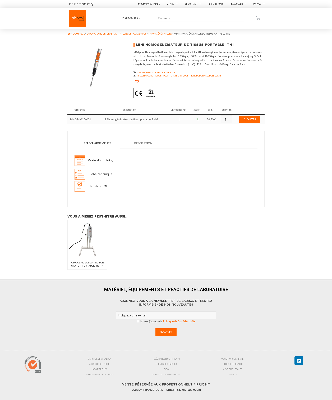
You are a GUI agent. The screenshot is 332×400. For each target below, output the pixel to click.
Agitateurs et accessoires (130, 33)
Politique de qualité (232, 364)
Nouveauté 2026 (166, 72)
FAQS (166, 369)
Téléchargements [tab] (97, 143)
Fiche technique (100, 174)
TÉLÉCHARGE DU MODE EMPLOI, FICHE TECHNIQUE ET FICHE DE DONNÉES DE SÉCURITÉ (179, 75)
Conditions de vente (232, 359)
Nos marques (100, 369)
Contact (232, 374)
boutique (79, 33)
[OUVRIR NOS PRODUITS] (140, 18)
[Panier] (258, 18)
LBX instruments (146, 72)
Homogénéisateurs (160, 33)
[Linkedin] (298, 360)
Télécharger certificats (166, 359)
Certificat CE (97, 186)
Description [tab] (143, 143)
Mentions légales (232, 369)
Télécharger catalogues (99, 374)
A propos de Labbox (99, 364)
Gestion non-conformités (166, 374)
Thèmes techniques (166, 364)
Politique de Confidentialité (179, 321)
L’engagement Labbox (99, 359)
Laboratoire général (99, 33)
